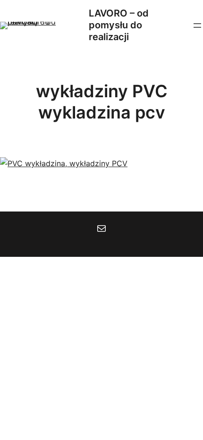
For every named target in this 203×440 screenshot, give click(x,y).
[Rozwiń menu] (197, 25)
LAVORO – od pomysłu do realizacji (119, 25)
